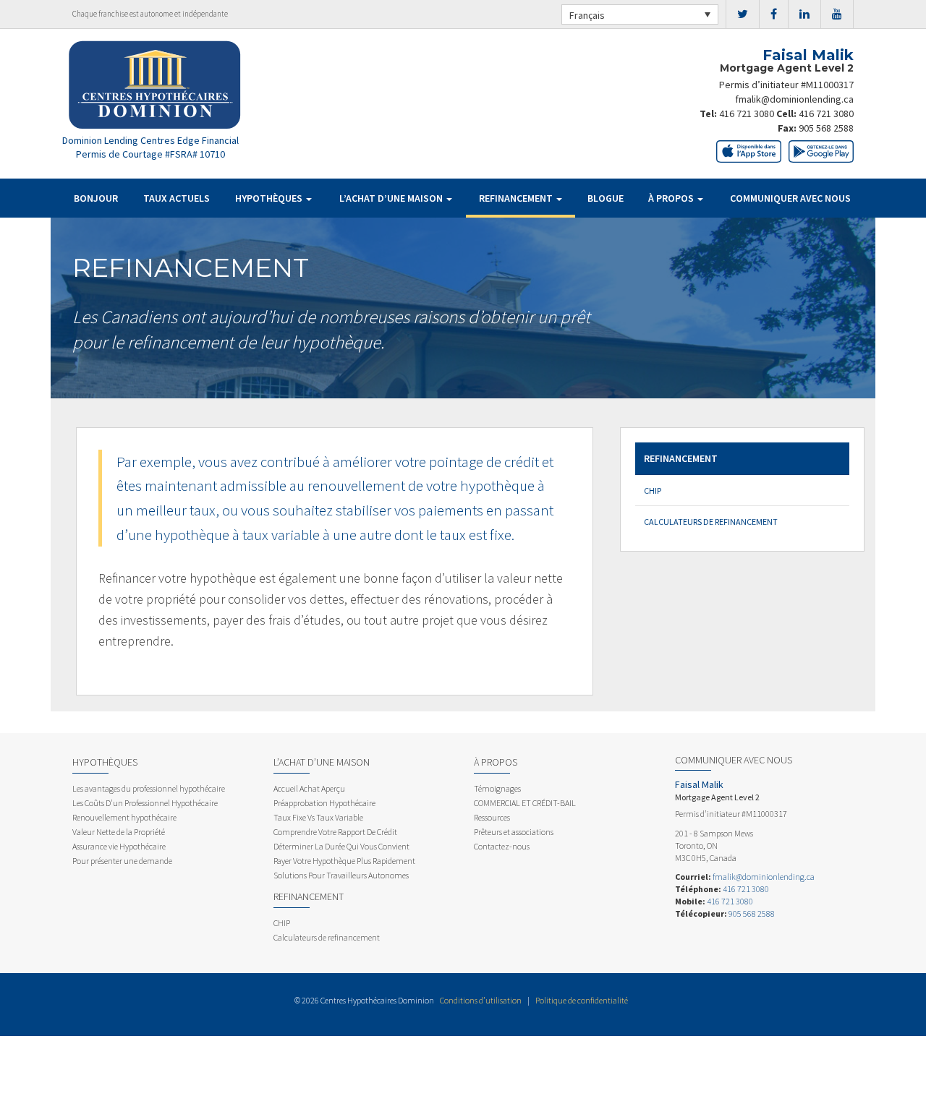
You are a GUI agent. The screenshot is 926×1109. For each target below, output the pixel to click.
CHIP (652, 490)
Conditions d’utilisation (481, 1000)
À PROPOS (672, 198)
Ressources (492, 817)
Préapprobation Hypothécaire (324, 802)
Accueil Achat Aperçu (309, 788)
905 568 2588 (826, 127)
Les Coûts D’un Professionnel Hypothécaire (145, 802)
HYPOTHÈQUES (270, 198)
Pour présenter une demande (122, 860)
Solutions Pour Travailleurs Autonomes (341, 875)
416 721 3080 (746, 113)
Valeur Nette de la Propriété (118, 831)
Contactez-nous (502, 846)
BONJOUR (96, 198)
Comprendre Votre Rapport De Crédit (335, 831)
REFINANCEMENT (517, 198)
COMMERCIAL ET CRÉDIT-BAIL (525, 802)
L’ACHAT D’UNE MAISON (392, 198)
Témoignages (497, 788)
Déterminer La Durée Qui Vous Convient (341, 846)
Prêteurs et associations (513, 831)
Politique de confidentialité (581, 1000)
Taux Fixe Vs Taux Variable (318, 817)
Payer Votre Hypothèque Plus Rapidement (344, 860)
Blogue (605, 198)
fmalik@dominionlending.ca (794, 99)
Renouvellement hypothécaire (124, 817)
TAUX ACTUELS (176, 198)
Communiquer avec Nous (790, 198)
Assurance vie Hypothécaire (119, 846)
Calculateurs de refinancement (711, 521)
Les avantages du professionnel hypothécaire (148, 788)
